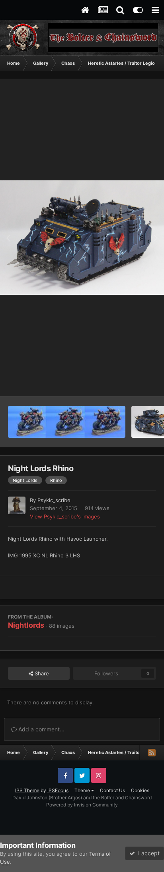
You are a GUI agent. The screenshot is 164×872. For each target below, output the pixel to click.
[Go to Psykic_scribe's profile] (16, 505)
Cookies (140, 790)
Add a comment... (40, 729)
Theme (82, 790)
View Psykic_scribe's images (65, 516)
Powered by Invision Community (82, 805)
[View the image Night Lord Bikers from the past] (66, 422)
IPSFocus (57, 790)
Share (41, 673)
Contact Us (112, 790)
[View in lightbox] (82, 237)
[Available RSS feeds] (151, 752)
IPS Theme (27, 790)
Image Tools (131, 382)
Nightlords (26, 625)
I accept (147, 853)
